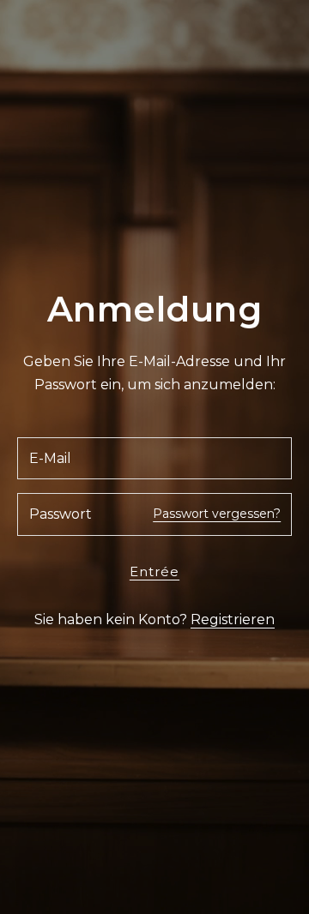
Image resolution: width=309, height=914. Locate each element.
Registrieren (233, 619)
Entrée (154, 571)
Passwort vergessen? (217, 513)
